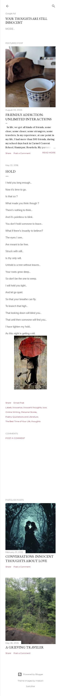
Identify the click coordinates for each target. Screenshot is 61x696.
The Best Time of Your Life (17, 421)
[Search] (54, 5)
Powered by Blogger (33, 674)
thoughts (35, 421)
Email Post (19, 402)
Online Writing (12, 412)
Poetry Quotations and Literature (21, 417)
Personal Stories (29, 412)
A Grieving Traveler (24, 647)
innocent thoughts (32, 407)
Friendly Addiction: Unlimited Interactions (28, 117)
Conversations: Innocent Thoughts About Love (29, 558)
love (45, 407)
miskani (39, 680)
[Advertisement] (30, 469)
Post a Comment (22, 153)
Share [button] (8, 153)
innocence (17, 407)
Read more (49, 152)
